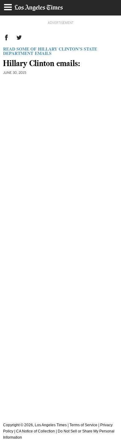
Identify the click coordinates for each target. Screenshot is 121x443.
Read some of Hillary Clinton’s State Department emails (50, 51)
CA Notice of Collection (35, 431)
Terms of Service (83, 425)
